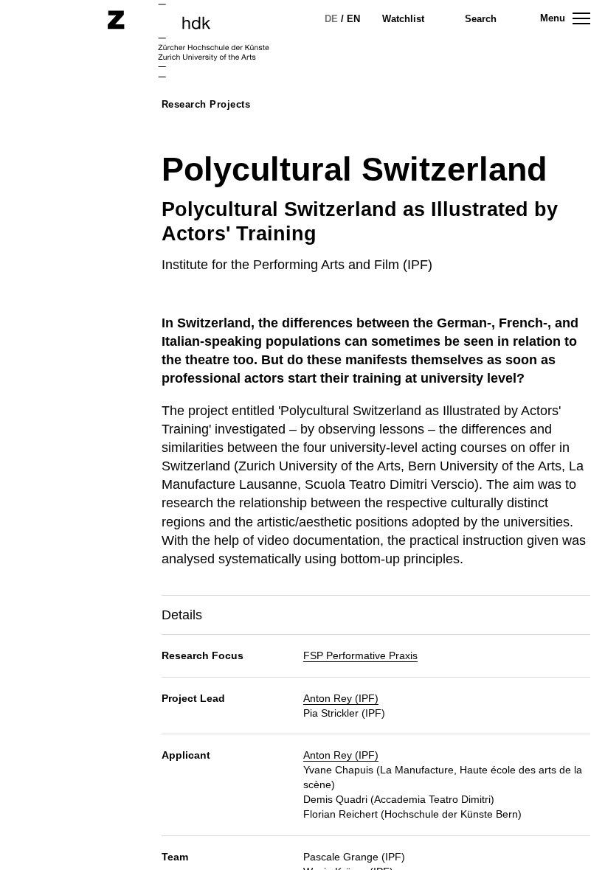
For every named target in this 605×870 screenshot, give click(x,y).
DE (331, 18)
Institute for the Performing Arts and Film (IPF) (297, 264)
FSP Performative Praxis (360, 655)
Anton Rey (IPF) (340, 698)
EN (353, 18)
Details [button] (182, 615)
